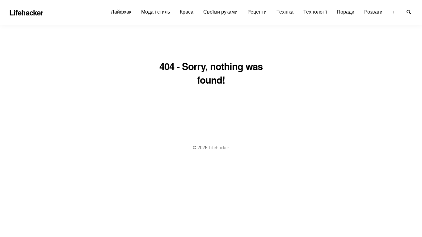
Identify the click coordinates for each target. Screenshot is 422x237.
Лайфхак (121, 12)
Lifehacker (219, 147)
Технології (315, 12)
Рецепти (257, 12)
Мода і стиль (155, 12)
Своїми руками (220, 12)
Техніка (284, 12)
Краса (186, 12)
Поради (345, 12)
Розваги (373, 12)
